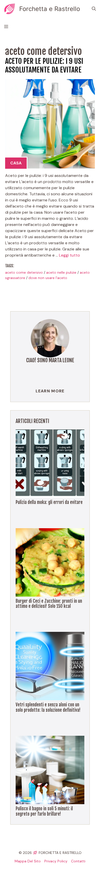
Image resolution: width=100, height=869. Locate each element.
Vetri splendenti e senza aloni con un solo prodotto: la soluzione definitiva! (48, 707)
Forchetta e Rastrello (49, 9)
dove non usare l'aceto (47, 277)
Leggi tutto (69, 255)
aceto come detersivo (24, 272)
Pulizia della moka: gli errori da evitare (49, 502)
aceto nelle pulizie (61, 272)
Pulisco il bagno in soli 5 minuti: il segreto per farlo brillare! (44, 811)
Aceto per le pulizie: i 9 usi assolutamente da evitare (44, 65)
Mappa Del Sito (28, 861)
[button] (94, 9)
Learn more (50, 391)
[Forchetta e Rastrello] (10, 9)
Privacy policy (55, 861)
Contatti (78, 861)
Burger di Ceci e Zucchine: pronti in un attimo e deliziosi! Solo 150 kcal (49, 603)
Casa (16, 163)
